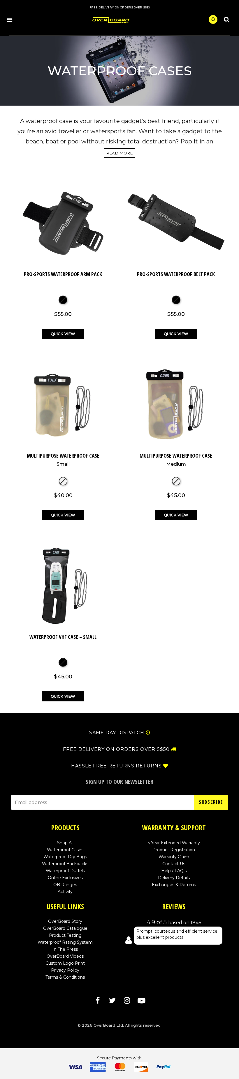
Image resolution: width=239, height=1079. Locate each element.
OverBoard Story (65, 921)
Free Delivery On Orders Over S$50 (116, 749)
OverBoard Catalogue (65, 928)
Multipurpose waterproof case (63, 459)
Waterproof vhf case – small (62, 636)
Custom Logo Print (65, 963)
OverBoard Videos (65, 956)
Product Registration (173, 849)
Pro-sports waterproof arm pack (63, 274)
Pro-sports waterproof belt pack (176, 274)
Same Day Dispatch (116, 732)
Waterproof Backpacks (65, 863)
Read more (119, 153)
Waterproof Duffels (65, 870)
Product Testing (65, 935)
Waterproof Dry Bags (65, 856)
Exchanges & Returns (174, 884)
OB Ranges (65, 884)
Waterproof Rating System (65, 942)
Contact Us (173, 863)
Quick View (63, 333)
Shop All (65, 842)
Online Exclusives (65, 877)
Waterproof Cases (65, 849)
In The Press (65, 949)
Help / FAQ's (174, 870)
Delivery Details (174, 877)
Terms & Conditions (65, 977)
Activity (65, 891)
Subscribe (211, 802)
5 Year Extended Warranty (174, 842)
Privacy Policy (65, 970)
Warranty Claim (174, 856)
